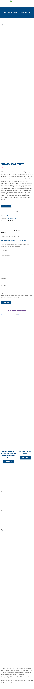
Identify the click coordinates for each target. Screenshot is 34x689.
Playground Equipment (8, 507)
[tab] (17, 231)
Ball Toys (4, 498)
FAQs (3, 523)
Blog (2, 520)
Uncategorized (13, 12)
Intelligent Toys (6, 479)
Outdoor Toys (5, 475)
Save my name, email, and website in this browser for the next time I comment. (16, 297)
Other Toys (4, 504)
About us (4, 516)
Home (4, 12)
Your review (5, 255)
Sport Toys (4, 482)
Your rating (5, 250)
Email (3, 286)
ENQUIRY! (6, 206)
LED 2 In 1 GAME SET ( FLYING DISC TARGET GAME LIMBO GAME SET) (8, 454)
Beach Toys (5, 501)
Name (3, 278)
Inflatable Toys (6, 485)
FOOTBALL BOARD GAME (25, 452)
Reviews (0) (17, 231)
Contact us (4, 526)
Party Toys (4, 488)
